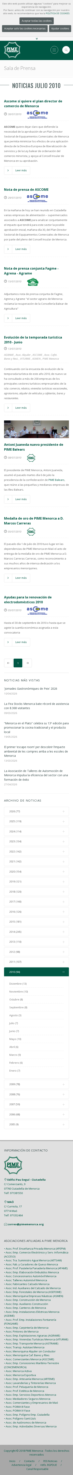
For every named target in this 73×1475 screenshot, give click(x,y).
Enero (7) (14, 1070)
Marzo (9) (15, 1055)
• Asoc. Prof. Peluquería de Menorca (26, 1387)
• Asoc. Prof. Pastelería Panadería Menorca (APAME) (36, 1268)
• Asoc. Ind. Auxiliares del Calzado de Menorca (32, 1288)
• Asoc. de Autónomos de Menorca (25, 1422)
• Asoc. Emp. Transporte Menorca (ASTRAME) (31, 1343)
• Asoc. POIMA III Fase (17, 1407)
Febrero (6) (16, 1062)
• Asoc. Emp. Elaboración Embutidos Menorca (31, 1272)
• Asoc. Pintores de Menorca (21, 1331)
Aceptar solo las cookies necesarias (24, 28)
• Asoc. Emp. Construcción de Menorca (27, 1300)
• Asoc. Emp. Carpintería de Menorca (26, 1327)
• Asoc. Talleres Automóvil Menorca (25, 1280)
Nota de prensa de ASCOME (26, 189)
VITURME (25, 358)
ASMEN (36, 358)
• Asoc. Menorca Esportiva (20, 1375)
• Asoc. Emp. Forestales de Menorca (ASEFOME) (32, 1292)
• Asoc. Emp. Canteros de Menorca (25, 1308)
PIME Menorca (50, 358)
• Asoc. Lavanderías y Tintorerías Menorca (30, 1383)
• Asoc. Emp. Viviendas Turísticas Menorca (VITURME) (36, 1339)
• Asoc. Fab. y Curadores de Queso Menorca (31, 1264)
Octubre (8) (16, 999)
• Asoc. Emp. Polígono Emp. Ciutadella (26, 1414)
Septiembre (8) (18, 1007)
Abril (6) (13, 1047)
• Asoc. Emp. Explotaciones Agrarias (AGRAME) (32, 1335)
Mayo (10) (15, 1039)
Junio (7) (14, 1031)
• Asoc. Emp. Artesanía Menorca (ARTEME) (29, 1379)
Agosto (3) (15, 1015)
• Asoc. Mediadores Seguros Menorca (27, 1399)
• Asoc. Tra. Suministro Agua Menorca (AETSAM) (33, 1260)
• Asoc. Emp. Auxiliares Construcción (26, 1304)
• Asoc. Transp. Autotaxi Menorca (24, 1347)
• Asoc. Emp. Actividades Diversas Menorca (30, 1426)
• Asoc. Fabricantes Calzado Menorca (26, 1284)
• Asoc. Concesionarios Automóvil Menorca (30, 1276)
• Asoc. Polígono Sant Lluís (20, 1418)
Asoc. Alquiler (23, 355)
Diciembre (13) (18, 983)
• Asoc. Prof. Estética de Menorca (24, 1391)
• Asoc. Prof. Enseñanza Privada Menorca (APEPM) (34, 1248)
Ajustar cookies (60, 28)
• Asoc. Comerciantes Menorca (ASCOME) (29, 1359)
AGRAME (9, 355)
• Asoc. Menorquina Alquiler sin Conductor (30, 1351)
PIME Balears (56, 480)
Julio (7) (13, 1023)
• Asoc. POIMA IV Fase (17, 1410)
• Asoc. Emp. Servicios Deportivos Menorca (30, 1395)
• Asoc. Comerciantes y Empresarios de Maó (31, 1402)
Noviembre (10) (18, 991)
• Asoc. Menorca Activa (18, 1371)
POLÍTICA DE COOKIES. (58, 13)
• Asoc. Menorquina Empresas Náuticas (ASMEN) (33, 1296)
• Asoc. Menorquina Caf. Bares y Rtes (26, 1355)
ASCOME (37, 355)
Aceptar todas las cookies (37, 21)
